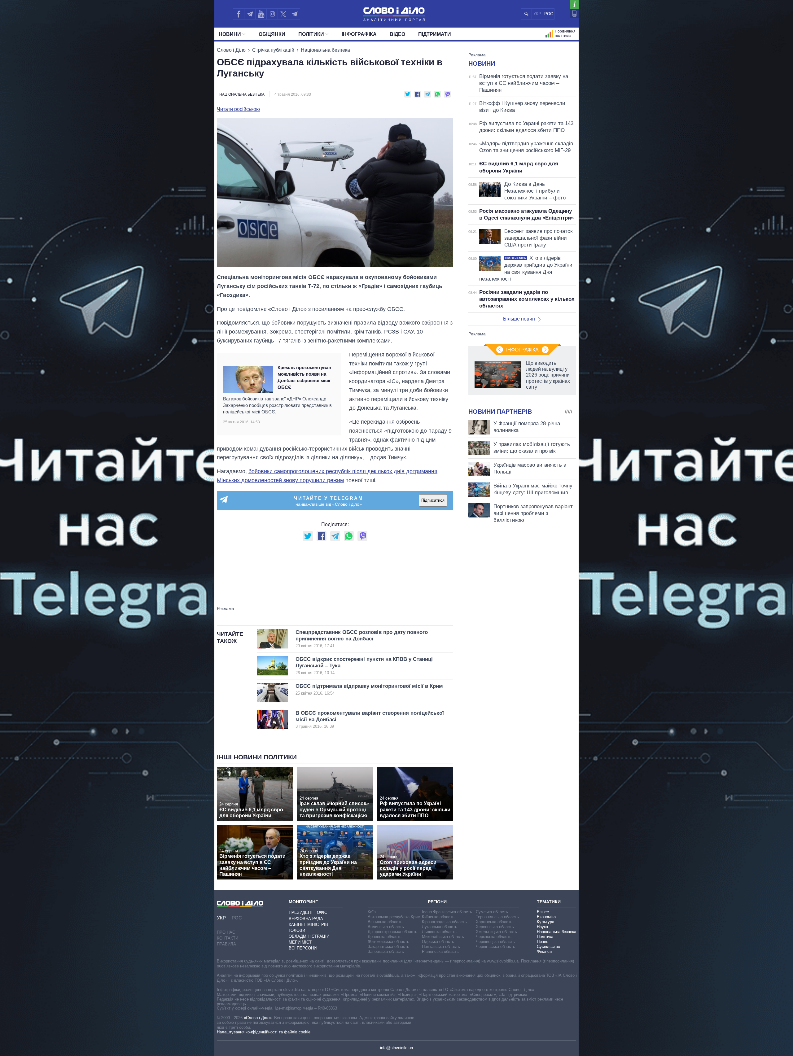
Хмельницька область (496, 931)
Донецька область (384, 936)
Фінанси (544, 951)
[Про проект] (574, 4)
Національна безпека (325, 50)
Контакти (227, 938)
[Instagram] (272, 14)
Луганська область (439, 926)
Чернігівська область (495, 946)
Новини (230, 34)
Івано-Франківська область (447, 912)
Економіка (546, 916)
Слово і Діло (231, 50)
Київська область (438, 916)
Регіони (437, 901)
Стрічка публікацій (273, 50)
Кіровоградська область (444, 921)
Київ (372, 912)
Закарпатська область (388, 946)
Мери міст (300, 942)
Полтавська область (441, 946)
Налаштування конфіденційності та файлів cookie (263, 1032)
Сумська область (492, 912)
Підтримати (434, 34)
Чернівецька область (495, 941)
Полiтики (311, 34)
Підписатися (433, 500)
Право (542, 941)
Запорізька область (386, 951)
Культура (545, 921)
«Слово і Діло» (258, 1017)
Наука (542, 926)
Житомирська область (388, 941)
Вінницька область (385, 921)
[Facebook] (238, 14)
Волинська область (386, 926)
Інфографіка (359, 34)
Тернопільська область (497, 916)
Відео (397, 34)
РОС (548, 13)
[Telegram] (249, 14)
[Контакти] (574, 13)
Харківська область (494, 921)
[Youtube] (260, 14)
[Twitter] (283, 14)
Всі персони (303, 948)
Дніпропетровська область (392, 931)
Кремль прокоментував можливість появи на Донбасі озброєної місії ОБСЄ (304, 377)
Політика (545, 936)
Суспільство (548, 946)
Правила (226, 944)
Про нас (226, 932)
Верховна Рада (306, 918)
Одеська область (438, 941)
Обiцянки (272, 34)
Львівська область (439, 931)
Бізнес (543, 912)
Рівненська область (440, 951)
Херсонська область (495, 926)
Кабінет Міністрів (308, 924)
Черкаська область (493, 936)
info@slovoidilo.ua (396, 1047)
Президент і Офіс (308, 912)
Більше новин (519, 318)
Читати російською (238, 109)
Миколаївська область (443, 936)
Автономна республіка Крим (394, 916)
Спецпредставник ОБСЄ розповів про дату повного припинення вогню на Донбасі (362, 638)
